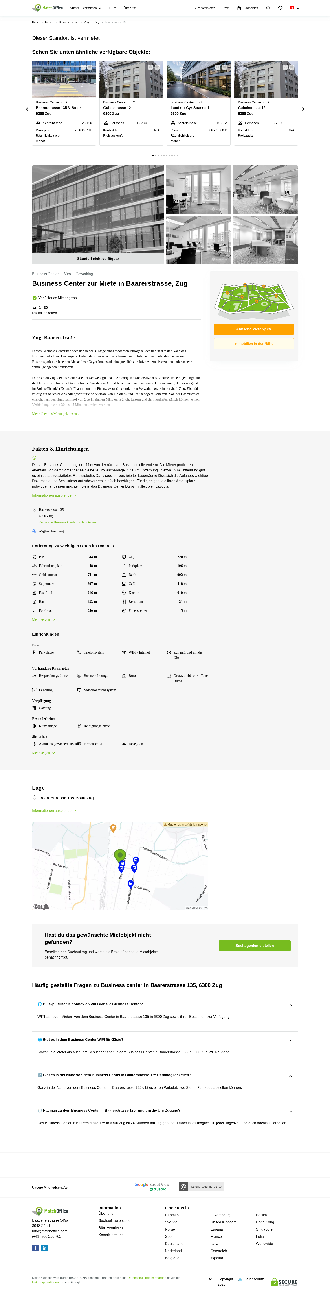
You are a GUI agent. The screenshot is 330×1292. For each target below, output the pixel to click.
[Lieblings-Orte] (280, 8)
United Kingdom (223, 1222)
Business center (69, 22)
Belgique (172, 1258)
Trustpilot (38, 1164)
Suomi (170, 1236)
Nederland (173, 1251)
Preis (225, 8)
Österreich (219, 1251)
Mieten (49, 22)
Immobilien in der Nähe (253, 344)
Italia (214, 1244)
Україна (217, 1258)
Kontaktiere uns (111, 1235)
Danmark (172, 1215)
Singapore (264, 1229)
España (217, 1229)
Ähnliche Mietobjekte (254, 329)
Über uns (129, 8)
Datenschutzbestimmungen (147, 1277)
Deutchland (174, 1244)
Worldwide (264, 1244)
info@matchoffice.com (49, 1231)
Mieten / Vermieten (83, 8)
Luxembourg (221, 1215)
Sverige (171, 1222)
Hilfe (112, 8)
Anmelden (250, 8)
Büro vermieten (204, 8)
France (216, 1236)
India (260, 1236)
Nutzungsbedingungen (48, 1282)
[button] (81, 67)
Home (36, 22)
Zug (86, 22)
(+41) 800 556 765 (46, 1236)
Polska (261, 1215)
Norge (170, 1229)
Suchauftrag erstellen (115, 1220)
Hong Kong (265, 1222)
